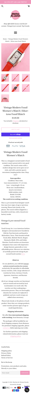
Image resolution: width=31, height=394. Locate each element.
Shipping (16, 121)
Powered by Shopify (15, 384)
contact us (6, 328)
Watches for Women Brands (20, 382)
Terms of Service (7, 358)
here (23, 254)
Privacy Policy (6, 353)
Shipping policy (6, 351)
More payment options (15, 138)
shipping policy (15, 336)
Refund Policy (6, 355)
